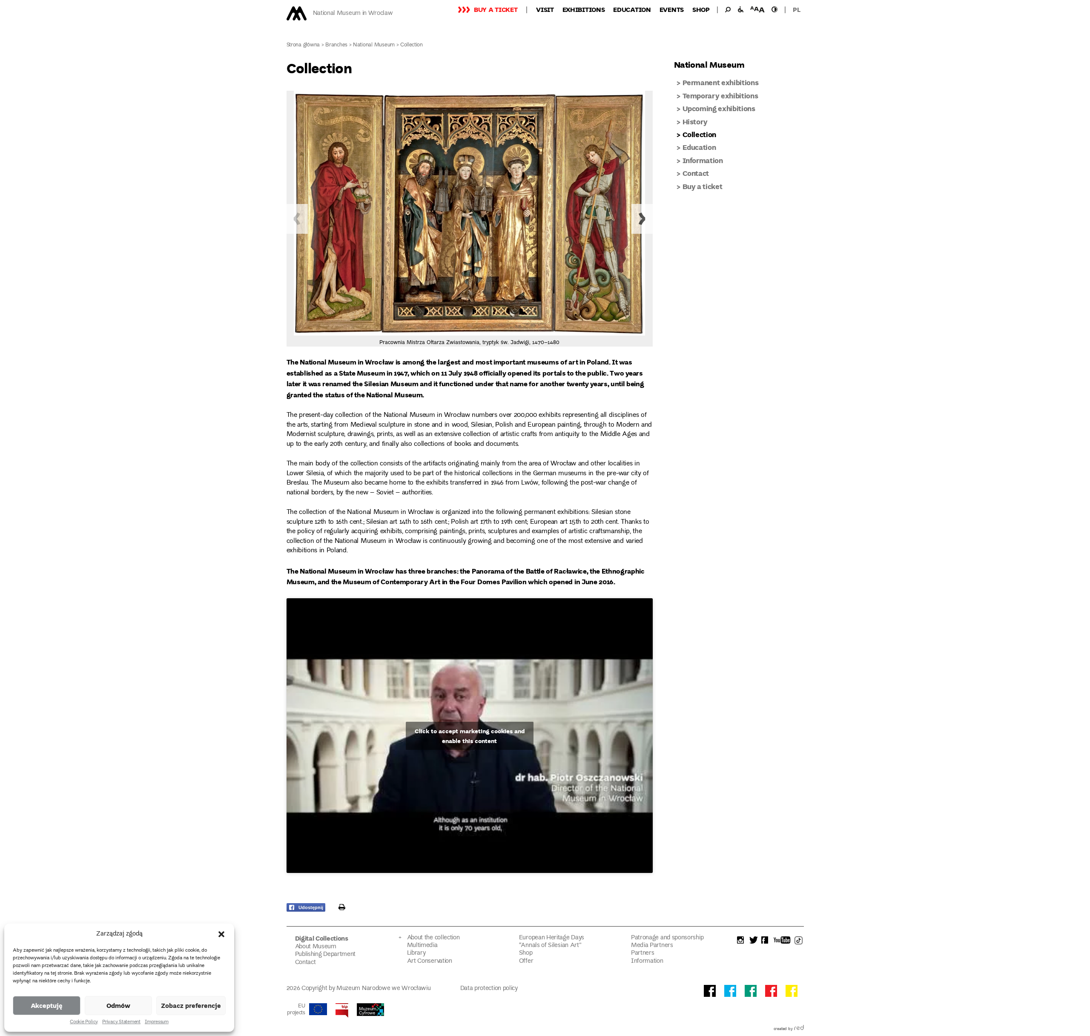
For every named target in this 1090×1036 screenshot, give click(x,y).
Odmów (118, 1005)
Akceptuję (47, 1005)
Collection (700, 134)
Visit (545, 9)
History (695, 121)
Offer (526, 961)
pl (796, 9)
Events (672, 9)
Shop (701, 9)
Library (416, 953)
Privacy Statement (121, 1022)
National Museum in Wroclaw (353, 13)
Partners (642, 953)
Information (703, 160)
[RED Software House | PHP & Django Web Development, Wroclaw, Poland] (799, 1029)
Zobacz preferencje (191, 1005)
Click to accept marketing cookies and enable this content (470, 735)
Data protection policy (489, 988)
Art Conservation (429, 961)
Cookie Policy (84, 1022)
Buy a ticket (495, 9)
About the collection (433, 938)
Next (642, 219)
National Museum (374, 45)
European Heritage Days (551, 938)
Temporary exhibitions (720, 95)
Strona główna (303, 45)
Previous (297, 219)
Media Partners (652, 945)
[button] (221, 934)
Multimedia (422, 945)
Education (632, 9)
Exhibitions (583, 9)
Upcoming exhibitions (719, 108)
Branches (336, 45)
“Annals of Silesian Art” (550, 945)
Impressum (157, 1022)
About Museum (315, 946)
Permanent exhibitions (721, 82)
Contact (696, 173)
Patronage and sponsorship (667, 938)
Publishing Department (325, 954)
